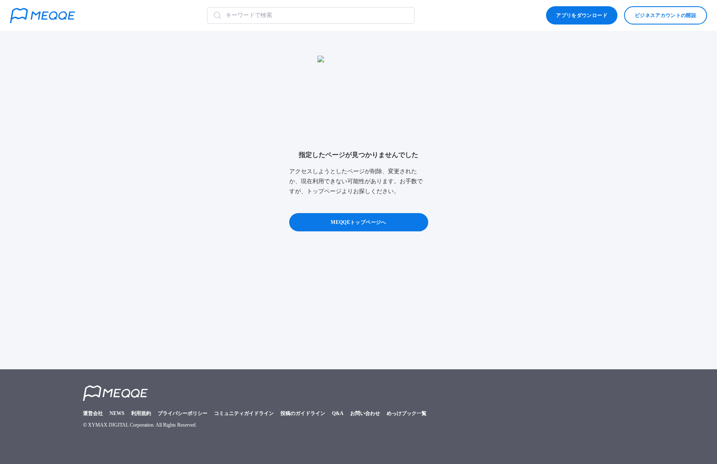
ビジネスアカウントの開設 (665, 15)
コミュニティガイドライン (244, 413)
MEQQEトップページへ (358, 222)
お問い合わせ (365, 413)
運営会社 (93, 413)
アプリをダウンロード (581, 15)
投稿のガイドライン (302, 413)
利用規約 (141, 413)
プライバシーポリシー (182, 413)
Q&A (338, 413)
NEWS (117, 413)
